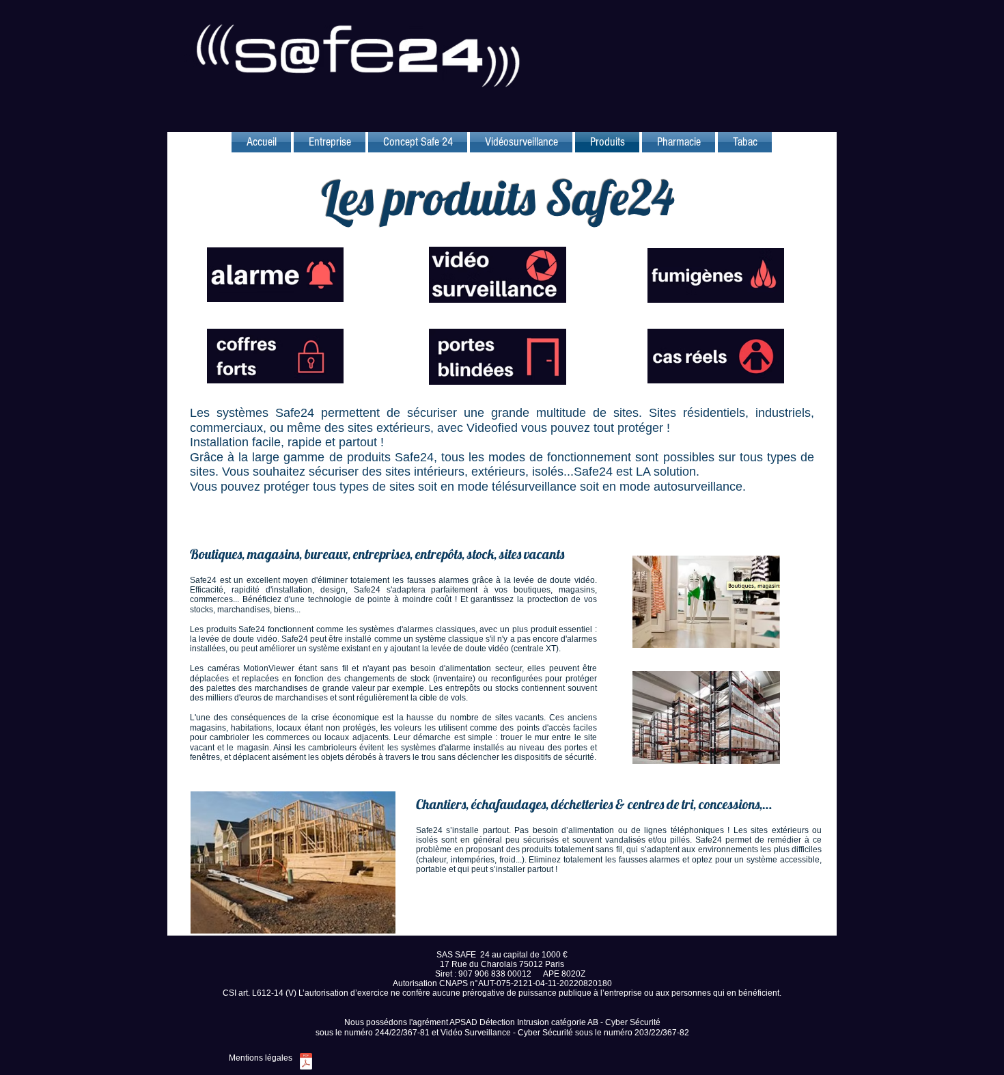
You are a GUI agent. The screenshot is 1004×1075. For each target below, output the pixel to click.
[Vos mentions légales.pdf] (305, 1063)
